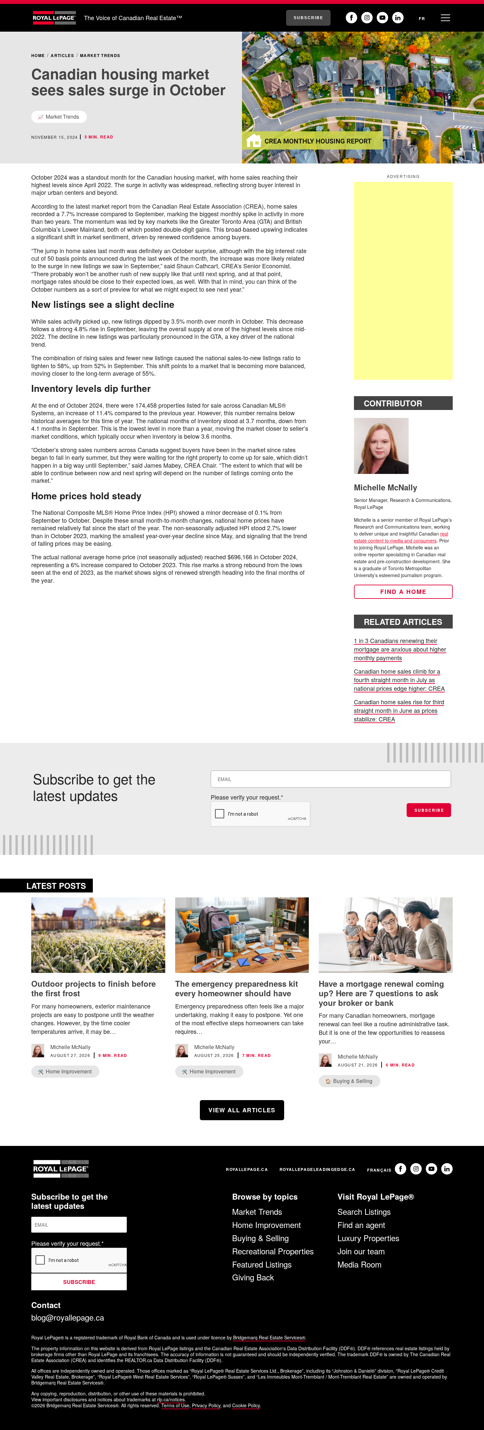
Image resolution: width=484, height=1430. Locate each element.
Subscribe (308, 17)
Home (38, 55)
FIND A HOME (403, 591)
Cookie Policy (246, 1405)
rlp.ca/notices (171, 1399)
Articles (62, 55)
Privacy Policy (206, 1405)
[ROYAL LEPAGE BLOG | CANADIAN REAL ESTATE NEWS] (54, 17)
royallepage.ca (247, 1169)
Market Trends (100, 55)
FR (422, 18)
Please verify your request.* (247, 797)
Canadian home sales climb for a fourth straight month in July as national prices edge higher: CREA (399, 679)
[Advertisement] (403, 281)
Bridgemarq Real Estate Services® (269, 1337)
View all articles (242, 1110)
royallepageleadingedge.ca (317, 1169)
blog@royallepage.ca (67, 1317)
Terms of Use (175, 1405)
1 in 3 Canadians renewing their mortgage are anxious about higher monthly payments (400, 649)
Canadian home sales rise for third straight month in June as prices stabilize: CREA (399, 710)
